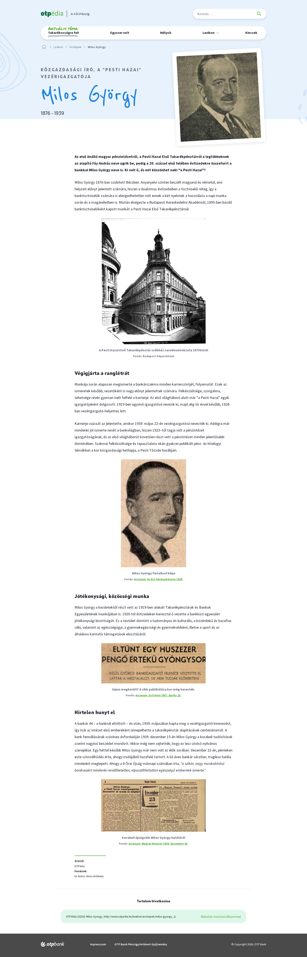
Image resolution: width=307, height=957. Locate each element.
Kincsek (251, 32)
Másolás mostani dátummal (221, 916)
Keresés (259, 14)
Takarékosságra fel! (63, 31)
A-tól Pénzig (80, 14)
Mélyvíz (165, 32)
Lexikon (58, 47)
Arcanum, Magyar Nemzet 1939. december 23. (158, 843)
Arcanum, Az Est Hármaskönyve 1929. (158, 579)
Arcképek (75, 47)
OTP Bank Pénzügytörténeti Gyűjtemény (140, 944)
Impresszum (98, 944)
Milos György (97, 47)
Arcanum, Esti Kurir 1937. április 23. (158, 695)
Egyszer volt (119, 32)
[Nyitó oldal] (44, 47)
